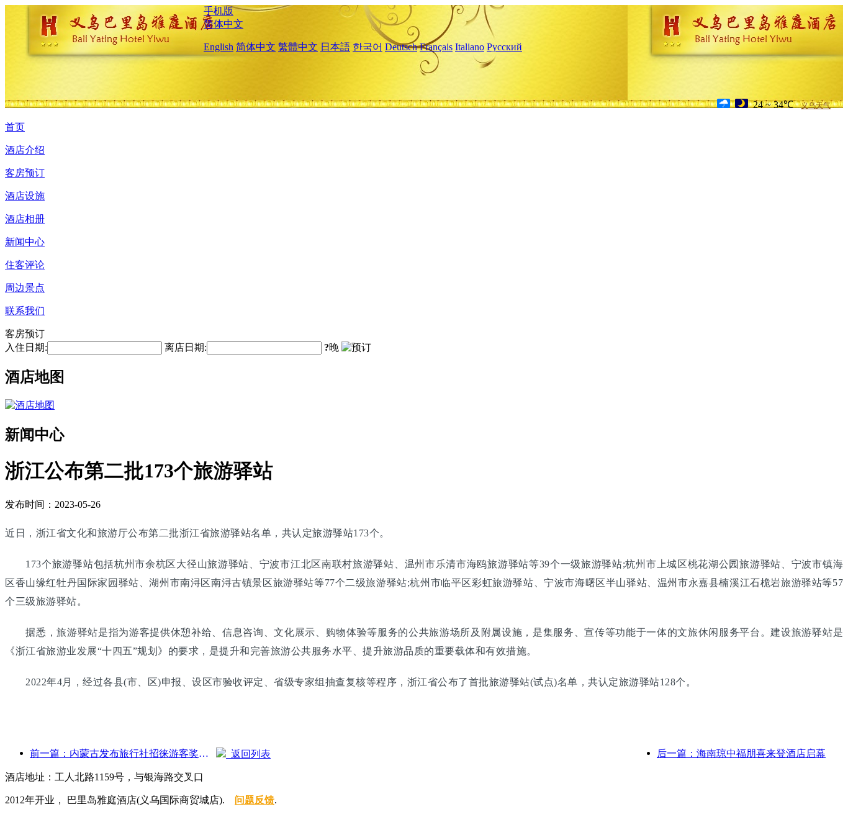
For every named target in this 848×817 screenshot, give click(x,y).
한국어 (367, 47)
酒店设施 (25, 196)
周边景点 (25, 287)
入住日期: (26, 347)
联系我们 (25, 310)
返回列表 (248, 754)
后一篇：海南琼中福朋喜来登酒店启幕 (741, 753)
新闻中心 (25, 242)
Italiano (469, 47)
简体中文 (223, 24)
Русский (504, 47)
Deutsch (401, 47)
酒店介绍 (25, 150)
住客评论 (25, 265)
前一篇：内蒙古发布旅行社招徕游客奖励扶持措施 (123, 753)
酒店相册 (25, 219)
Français (436, 47)
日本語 (335, 47)
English (218, 47)
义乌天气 (816, 105)
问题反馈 (254, 800)
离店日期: (186, 347)
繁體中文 (298, 47)
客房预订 (25, 173)
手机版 (218, 11)
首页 (15, 127)
